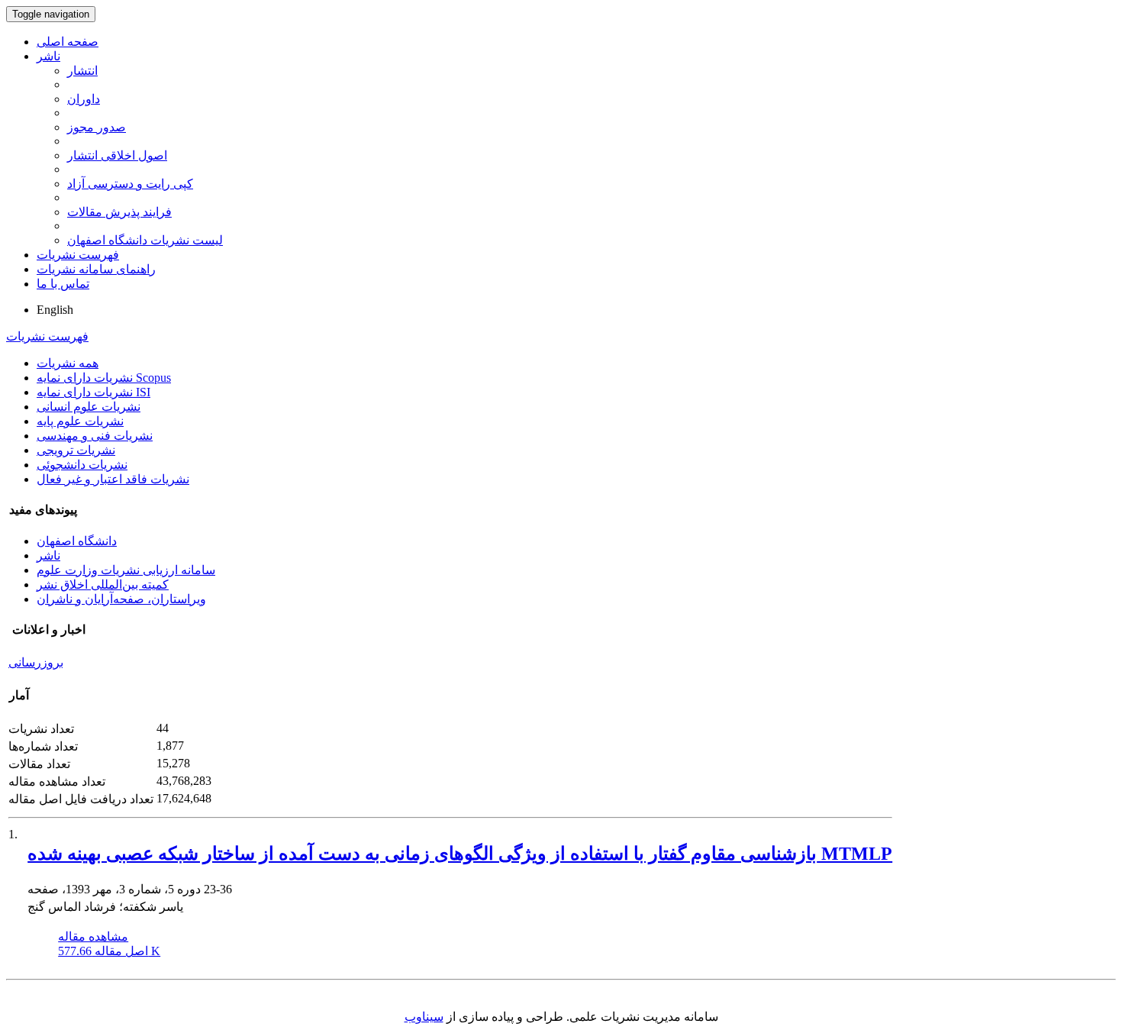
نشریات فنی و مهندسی (95, 435)
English (55, 309)
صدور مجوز (96, 127)
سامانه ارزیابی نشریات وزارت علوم (126, 569)
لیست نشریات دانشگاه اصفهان (145, 240)
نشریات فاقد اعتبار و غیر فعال (113, 479)
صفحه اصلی (67, 41)
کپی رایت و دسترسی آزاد (130, 183)
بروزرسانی (35, 662)
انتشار (82, 70)
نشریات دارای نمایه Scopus (104, 377)
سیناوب (424, 1016)
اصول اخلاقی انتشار (117, 155)
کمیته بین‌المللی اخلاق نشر (103, 584)
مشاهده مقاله (93, 936)
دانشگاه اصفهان (77, 540)
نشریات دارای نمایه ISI (93, 392)
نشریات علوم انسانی (88, 406)
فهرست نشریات (78, 254)
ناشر (48, 56)
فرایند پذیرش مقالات (119, 211)
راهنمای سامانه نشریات (96, 269)
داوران (83, 98)
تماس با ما (63, 283)
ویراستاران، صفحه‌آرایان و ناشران (121, 598)
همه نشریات (67, 363)
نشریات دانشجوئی (82, 464)
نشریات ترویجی (76, 450)
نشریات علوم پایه (80, 421)
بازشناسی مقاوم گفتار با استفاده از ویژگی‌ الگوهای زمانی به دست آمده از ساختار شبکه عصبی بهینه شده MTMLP (459, 854)
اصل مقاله (109, 950)
